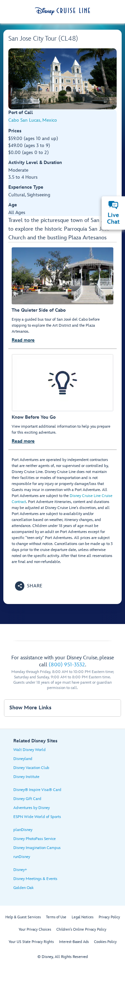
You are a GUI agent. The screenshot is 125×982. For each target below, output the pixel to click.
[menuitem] (113, 205)
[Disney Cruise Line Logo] (62, 11)
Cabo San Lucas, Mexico (32, 120)
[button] (29, 586)
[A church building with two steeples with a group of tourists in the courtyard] (62, 78)
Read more (23, 340)
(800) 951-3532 (67, 665)
